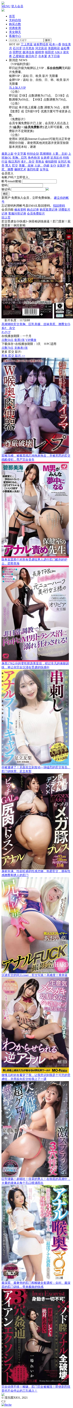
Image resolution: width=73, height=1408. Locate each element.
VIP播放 (30, 339)
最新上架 (7, 153)
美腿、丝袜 (26, 165)
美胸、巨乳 (19, 157)
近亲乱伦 (56, 157)
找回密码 (59, 205)
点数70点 (7, 347)
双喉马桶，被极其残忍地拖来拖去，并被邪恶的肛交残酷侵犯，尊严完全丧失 (35, 457)
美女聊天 (15, 32)
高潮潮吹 (46, 153)
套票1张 (19, 339)
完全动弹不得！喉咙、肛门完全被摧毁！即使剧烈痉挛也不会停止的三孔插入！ (35, 1388)
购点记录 (33, 209)
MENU (5, 6)
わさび (5, 332)
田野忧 (17, 52)
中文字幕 (20, 153)
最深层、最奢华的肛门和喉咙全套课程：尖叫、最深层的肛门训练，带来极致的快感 (35, 1284)
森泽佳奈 (28, 52)
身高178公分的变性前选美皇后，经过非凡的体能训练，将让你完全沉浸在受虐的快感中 (35, 665)
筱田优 (49, 52)
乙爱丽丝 (19, 56)
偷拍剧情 (51, 161)
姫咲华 (39, 52)
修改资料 (20, 209)
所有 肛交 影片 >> (13, 355)
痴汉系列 (14, 161)
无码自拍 (15, 20)
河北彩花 (41, 48)
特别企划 (33, 153)
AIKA (58, 52)
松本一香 (55, 44)
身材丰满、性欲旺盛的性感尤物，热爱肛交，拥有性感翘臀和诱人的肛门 (35, 873)
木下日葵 (54, 56)
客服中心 (15, 36)
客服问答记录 (17, 213)
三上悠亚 (27, 44)
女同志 (62, 161)
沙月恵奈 (28, 48)
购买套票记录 (49, 209)
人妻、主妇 (59, 153)
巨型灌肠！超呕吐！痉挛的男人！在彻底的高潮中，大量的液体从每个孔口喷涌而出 (35, 1180)
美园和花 (54, 48)
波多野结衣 (41, 44)
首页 (12, 16)
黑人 (8, 165)
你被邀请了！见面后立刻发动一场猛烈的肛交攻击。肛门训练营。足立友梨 (35, 769)
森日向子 (31, 56)
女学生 (44, 169)
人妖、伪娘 (41, 165)
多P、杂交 (28, 161)
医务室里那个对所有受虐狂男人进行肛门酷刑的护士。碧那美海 (34, 561)
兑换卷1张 (21, 347)
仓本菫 (42, 56)
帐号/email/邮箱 (11, 181)
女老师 (45, 157)
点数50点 (7, 339)
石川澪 (17, 48)
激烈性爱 (33, 169)
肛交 (15, 165)
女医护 (61, 165)
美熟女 (39, 161)
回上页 (5, 217)
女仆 (53, 165)
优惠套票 (15, 28)
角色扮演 (34, 157)
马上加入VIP (17, 87)
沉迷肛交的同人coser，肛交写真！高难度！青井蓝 (34, 975)
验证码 (5, 189)
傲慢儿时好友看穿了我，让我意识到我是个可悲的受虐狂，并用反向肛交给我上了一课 (35, 1077)
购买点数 (15, 24)
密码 (4, 185)
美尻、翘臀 (56, 324)
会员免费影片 (36, 213)
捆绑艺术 (20, 169)
